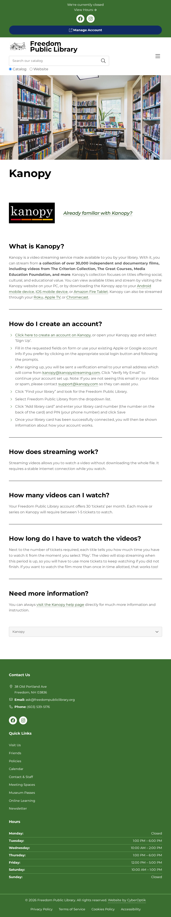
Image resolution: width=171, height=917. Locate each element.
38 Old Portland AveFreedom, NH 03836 (30, 689)
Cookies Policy (103, 909)
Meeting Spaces (22, 785)
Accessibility (131, 909)
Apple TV (52, 297)
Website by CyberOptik (127, 900)
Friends (15, 753)
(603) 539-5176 (38, 707)
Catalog (19, 69)
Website (40, 69)
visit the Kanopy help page (60, 605)
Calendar (16, 769)
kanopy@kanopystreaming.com (71, 373)
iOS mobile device (52, 292)
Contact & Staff (21, 777)
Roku (38, 297)
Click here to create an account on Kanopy (53, 335)
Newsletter (18, 808)
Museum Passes (22, 793)
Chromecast (77, 297)
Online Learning (22, 801)
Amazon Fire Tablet (91, 292)
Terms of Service (72, 909)
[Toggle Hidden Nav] (157, 56)
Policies (15, 761)
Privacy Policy (42, 909)
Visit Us (15, 745)
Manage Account (87, 30)
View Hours (84, 10)
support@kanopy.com (78, 384)
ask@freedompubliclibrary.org (50, 700)
